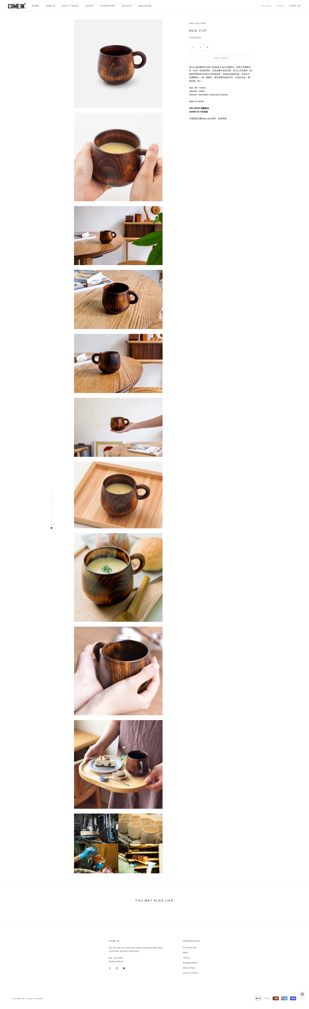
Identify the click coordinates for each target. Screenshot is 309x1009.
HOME (35, 6)
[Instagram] (117, 968)
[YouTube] (124, 968)
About (185, 952)
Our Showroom (190, 947)
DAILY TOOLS (70, 6)
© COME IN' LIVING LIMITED (28, 998)
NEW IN (50, 6)
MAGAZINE (145, 6)
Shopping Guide (190, 962)
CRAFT (89, 6)
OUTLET (127, 6)
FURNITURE (107, 6)
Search (280, 6)
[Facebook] (110, 968)
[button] (302, 994)
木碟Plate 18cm (204, 118)
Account (266, 6)
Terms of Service (190, 972)
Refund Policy (189, 967)
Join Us (186, 957)
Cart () (295, 6)
